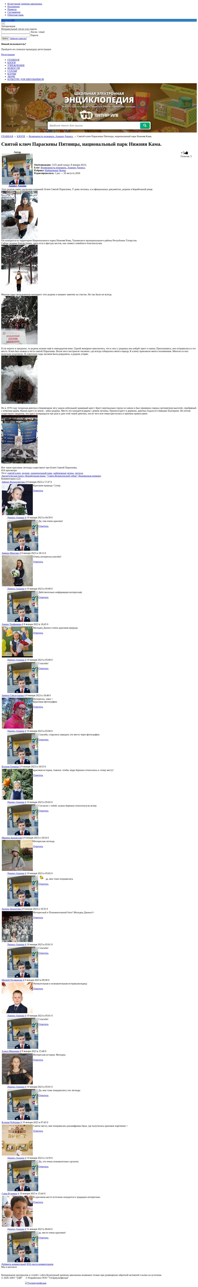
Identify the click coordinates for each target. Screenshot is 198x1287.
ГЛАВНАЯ (7, 136)
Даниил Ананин (17, 186)
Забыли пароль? (18, 38)
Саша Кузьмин (9, 1193)
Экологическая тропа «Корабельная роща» (23, 476)
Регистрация (8, 54)
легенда (79, 473)
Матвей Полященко (12, 980)
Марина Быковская (12, 837)
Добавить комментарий (13, 1264)
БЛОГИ (21, 136)
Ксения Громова (10, 766)
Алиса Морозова (10, 1051)
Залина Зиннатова (11, 909)
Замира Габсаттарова (13, 695)
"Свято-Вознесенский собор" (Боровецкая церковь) (74, 476)
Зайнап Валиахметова (13, 482)
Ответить (38, 490)
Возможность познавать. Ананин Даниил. (51, 136)
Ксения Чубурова (11, 1122)
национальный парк (41, 473)
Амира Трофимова (11, 624)
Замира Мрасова (10, 553)
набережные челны (63, 473)
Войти (5, 38)
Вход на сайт (8, 20)
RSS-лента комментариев (40, 1264)
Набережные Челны (55, 170)
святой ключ (14, 473)
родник (26, 473)
